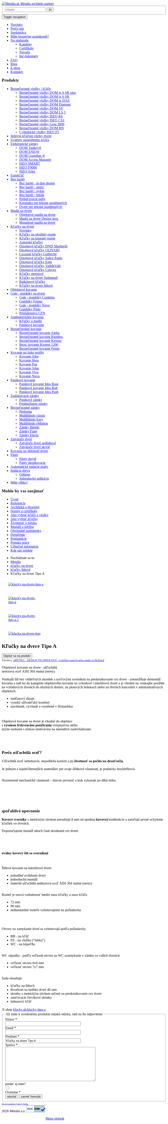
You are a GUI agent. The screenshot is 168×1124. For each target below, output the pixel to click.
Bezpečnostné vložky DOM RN (41, 128)
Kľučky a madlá (30, 321)
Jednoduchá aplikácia (34, 478)
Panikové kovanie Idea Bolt (38, 388)
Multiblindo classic (32, 415)
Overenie (13, 1092)
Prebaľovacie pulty (32, 199)
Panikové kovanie (31, 325)
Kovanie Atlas (29, 368)
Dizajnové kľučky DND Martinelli (43, 246)
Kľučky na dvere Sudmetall (38, 278)
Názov (11, 1019)
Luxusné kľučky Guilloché (38, 254)
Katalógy (25, 44)
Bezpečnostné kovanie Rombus (41, 337)
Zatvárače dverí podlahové (37, 443)
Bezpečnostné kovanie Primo (39, 348)
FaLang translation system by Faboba (15, 1104)
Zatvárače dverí (21, 439)
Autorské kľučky (31, 242)
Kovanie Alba (28, 356)
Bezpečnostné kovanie (26, 329)
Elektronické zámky (24, 144)
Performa (25, 411)
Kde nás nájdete (21, 550)
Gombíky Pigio (29, 309)
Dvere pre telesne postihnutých (40, 207)
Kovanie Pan (28, 364)
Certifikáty (26, 48)
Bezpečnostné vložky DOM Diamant (45, 104)
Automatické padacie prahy (29, 466)
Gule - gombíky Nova (34, 305)
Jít (50, 9)
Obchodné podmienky (25, 531)
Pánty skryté (27, 459)
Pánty (14, 455)
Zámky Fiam (28, 431)
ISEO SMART (29, 163)
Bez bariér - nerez (31, 187)
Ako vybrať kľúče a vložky (29, 515)
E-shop (15, 68)
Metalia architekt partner (36, 3)
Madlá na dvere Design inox (38, 218)
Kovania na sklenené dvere (29, 451)
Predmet (12, 1036)
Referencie (17, 503)
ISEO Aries (27, 171)
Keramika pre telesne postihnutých (43, 203)
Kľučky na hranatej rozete (37, 238)
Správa (11, 1045)
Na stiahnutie (19, 40)
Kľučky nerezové (31, 274)
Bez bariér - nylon (31, 191)
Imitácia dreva (20, 470)
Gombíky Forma (30, 301)
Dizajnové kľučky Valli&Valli (40, 266)
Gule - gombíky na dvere (27, 293)
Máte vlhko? (19, 482)
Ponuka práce (19, 542)
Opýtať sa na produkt (17, 655)
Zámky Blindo (29, 427)
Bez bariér (17, 179)
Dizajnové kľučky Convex (37, 270)
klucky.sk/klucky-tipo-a (29, 1009)
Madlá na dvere (21, 211)
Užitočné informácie (24, 546)
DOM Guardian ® (32, 155)
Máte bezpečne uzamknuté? (29, 36)
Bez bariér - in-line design (37, 183)
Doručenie (17, 535)
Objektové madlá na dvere (37, 215)
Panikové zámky (30, 400)
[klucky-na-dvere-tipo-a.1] (25, 620)
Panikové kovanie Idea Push (38, 392)
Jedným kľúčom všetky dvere (30, 136)
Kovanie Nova (29, 376)
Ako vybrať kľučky (24, 519)
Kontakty (16, 72)
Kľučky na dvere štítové (36, 285)
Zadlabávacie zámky (24, 396)
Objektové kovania (23, 289)
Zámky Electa (28, 435)
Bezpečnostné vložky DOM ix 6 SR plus (47, 92)
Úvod (14, 499)
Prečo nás (17, 28)
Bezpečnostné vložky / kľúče (30, 89)
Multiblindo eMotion (33, 423)
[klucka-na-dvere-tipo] (24, 633)
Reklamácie (18, 538)
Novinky (16, 24)
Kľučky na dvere (22, 226)
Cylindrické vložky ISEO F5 (39, 132)
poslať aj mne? (15, 1084)
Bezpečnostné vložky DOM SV (41, 108)
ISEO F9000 (28, 167)
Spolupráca (18, 32)
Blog (13, 64)
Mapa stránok (55, 1118)
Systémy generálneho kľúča (29, 140)
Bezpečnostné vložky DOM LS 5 (42, 112)
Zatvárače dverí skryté (34, 447)
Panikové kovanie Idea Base (38, 384)
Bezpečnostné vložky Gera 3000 (41, 124)
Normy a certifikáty (23, 511)
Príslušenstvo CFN (32, 313)
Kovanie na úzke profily (27, 352)
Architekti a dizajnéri (24, 507)
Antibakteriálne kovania (27, 317)
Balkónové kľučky (32, 281)
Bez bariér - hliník (31, 195)
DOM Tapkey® (30, 148)
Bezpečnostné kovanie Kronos (40, 341)
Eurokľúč (17, 175)
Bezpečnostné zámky (25, 407)
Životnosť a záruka (23, 523)
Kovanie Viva (28, 372)
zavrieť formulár (31, 1096)
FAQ (14, 60)
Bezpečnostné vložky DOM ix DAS (44, 100)
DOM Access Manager (35, 159)
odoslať (11, 1096)
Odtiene (24, 474)
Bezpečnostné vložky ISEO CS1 (42, 120)
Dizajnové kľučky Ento (35, 262)
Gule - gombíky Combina (37, 297)
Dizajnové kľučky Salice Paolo (40, 258)
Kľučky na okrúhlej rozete (37, 234)
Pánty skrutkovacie (32, 463)
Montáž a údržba (22, 527)
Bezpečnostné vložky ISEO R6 (41, 116)
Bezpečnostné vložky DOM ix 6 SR (44, 96)
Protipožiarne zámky (33, 404)
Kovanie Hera (29, 360)
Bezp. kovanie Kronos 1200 (38, 344)
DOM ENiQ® (29, 152)
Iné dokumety (28, 56)
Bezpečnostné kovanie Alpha (39, 333)
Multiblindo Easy (31, 419)
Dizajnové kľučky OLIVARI (39, 250)
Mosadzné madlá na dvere (37, 222)
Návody (24, 52)
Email (10, 1028)
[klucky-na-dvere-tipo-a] (26, 584)
